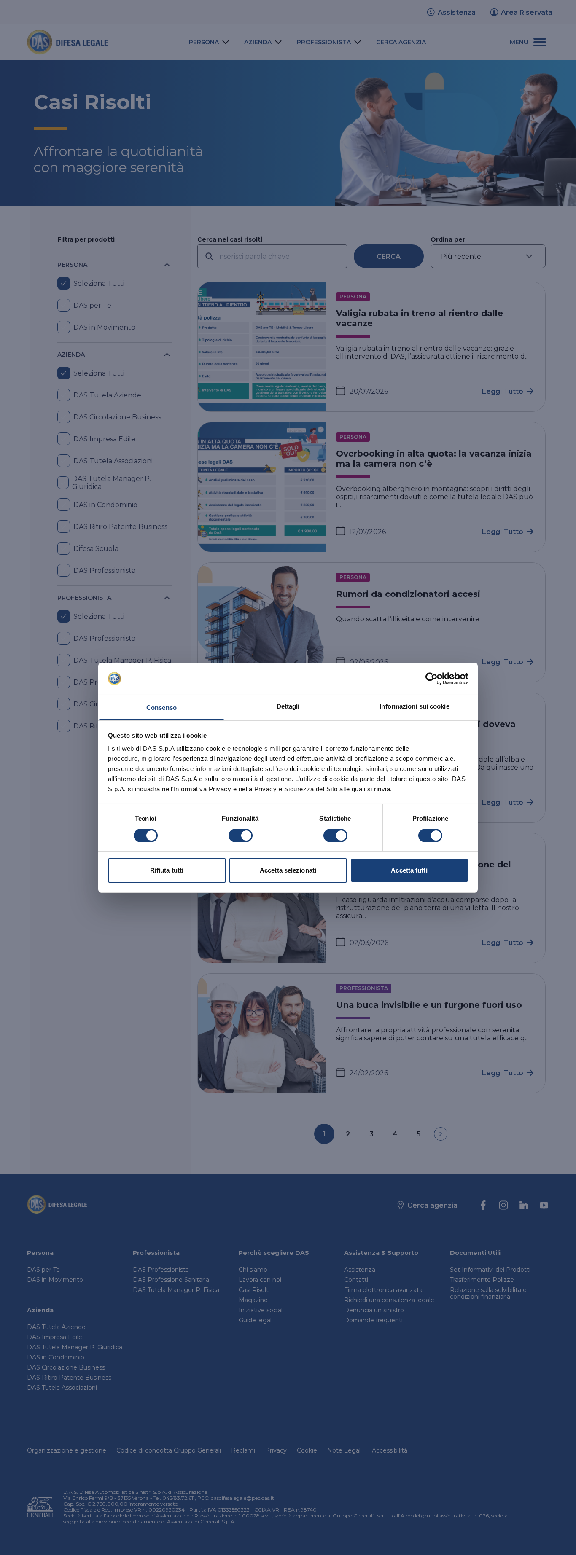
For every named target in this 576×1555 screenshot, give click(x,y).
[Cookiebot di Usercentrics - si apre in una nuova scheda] (431, 678)
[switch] (241, 835)
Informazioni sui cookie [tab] (414, 706)
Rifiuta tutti (166, 870)
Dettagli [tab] (288, 706)
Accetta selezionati (288, 870)
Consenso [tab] (161, 707)
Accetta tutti (409, 870)
